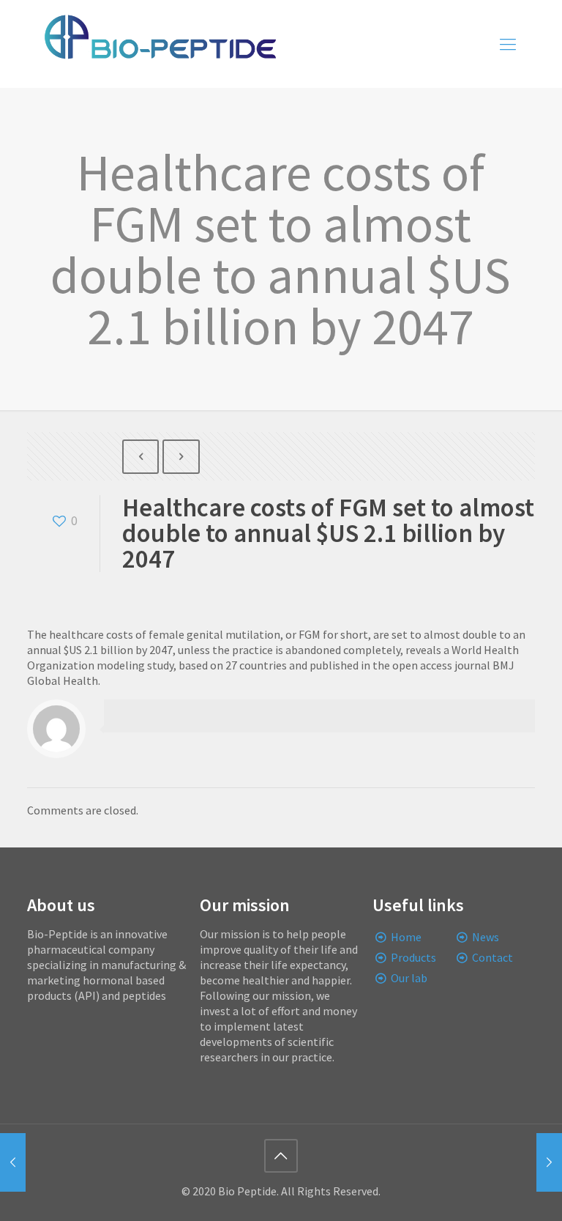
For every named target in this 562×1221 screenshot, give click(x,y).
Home (406, 936)
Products (413, 957)
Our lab (409, 978)
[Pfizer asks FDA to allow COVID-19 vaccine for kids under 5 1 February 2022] (13, 1162)
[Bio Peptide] (159, 44)
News (485, 936)
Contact (492, 957)
